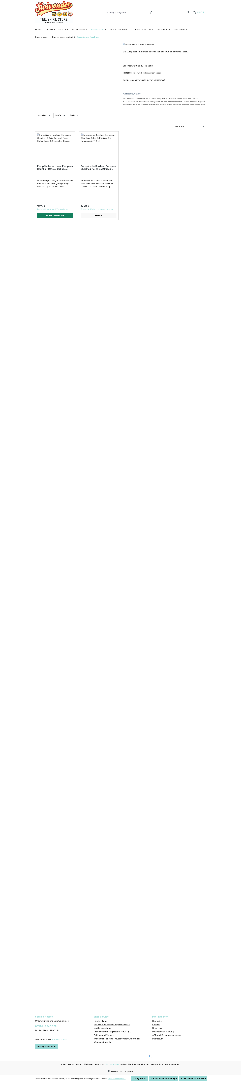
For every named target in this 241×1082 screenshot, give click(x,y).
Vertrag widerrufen (46, 1046)
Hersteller (42, 115)
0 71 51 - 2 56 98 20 (46, 1026)
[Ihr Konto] (188, 12)
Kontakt (156, 1024)
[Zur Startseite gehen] (54, 12)
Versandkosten (112, 1064)
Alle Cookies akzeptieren (193, 1078)
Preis (72, 115)
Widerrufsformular (103, 1042)
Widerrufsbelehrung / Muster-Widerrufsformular (117, 1038)
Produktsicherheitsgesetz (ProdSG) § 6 (112, 1031)
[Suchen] (151, 12)
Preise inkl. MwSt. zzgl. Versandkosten (53, 209)
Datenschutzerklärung (163, 1031)
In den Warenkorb (55, 215)
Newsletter (157, 1021)
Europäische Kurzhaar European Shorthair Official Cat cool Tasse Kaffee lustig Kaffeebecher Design (55, 167)
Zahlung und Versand (104, 1035)
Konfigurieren (139, 1078)
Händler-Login (100, 1021)
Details (98, 215)
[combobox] (126, 12)
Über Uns (157, 1028)
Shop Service (101, 1016)
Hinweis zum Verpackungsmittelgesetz (112, 1024)
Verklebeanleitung (102, 1028)
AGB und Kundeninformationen (167, 1035)
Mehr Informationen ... (117, 1078)
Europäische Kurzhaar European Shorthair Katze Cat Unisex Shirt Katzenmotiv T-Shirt (98, 167)
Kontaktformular (59, 1039)
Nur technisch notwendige (163, 1078)
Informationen (160, 1016)
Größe (58, 115)
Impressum (157, 1038)
